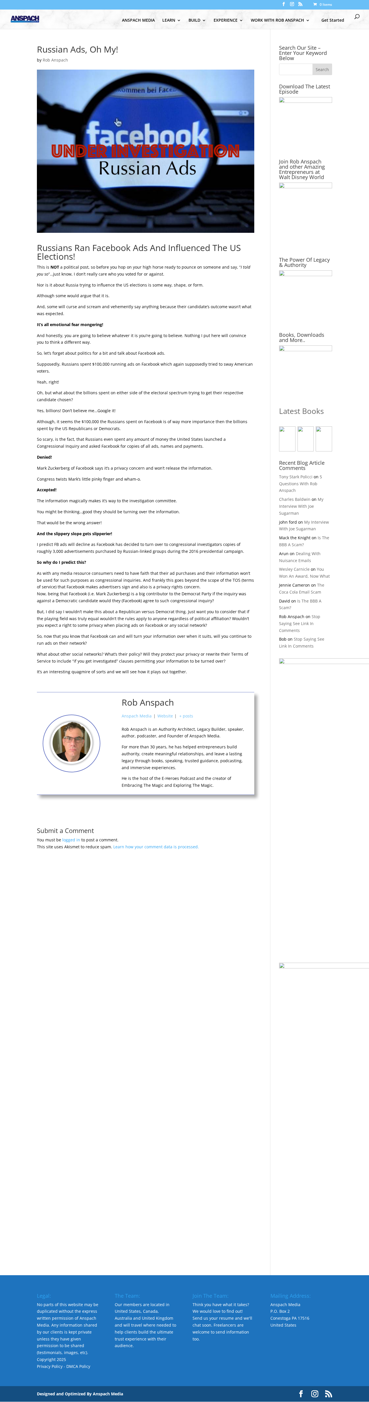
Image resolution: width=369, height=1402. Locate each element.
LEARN (168, 20)
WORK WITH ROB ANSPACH (277, 20)
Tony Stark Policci (295, 476)
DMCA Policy (78, 1366)
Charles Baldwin (294, 499)
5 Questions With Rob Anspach (300, 483)
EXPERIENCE (226, 20)
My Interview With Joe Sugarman (301, 506)
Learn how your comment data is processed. (156, 846)
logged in (71, 840)
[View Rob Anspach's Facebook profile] (111, 717)
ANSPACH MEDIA (138, 20)
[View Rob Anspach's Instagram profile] (111, 756)
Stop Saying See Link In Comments (299, 623)
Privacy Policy (50, 1366)
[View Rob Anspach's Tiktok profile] (111, 743)
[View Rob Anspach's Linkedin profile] (111, 769)
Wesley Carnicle (294, 569)
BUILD (194, 20)
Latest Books (301, 411)
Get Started (332, 20)
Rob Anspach (55, 60)
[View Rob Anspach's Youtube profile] (111, 730)
